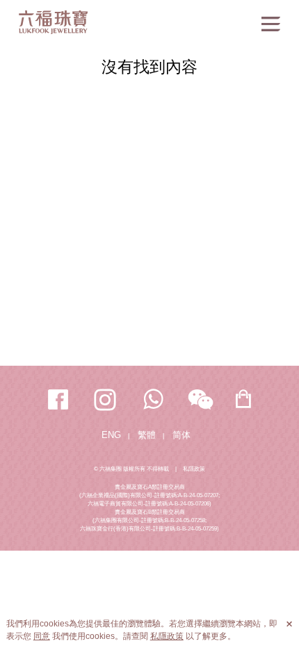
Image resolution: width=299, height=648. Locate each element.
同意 (41, 636)
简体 (181, 435)
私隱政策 (194, 469)
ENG (111, 435)
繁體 (147, 435)
